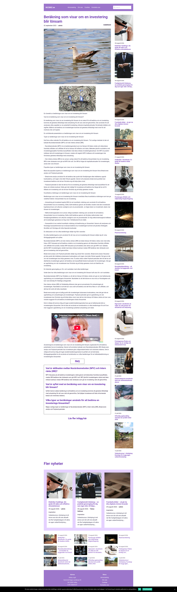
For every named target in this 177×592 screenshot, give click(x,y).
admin (60, 25)
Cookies (87, 7)
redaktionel (107, 25)
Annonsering (72, 7)
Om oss (80, 7)
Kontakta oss (96, 7)
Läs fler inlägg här (77, 418)
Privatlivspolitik (147, 589)
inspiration (52, 512)
